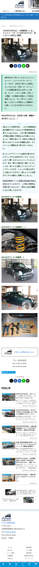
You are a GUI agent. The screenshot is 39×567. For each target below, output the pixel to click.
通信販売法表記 (29, 555)
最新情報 (29, 547)
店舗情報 (10, 555)
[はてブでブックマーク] (19, 66)
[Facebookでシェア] (15, 66)
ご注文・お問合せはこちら (24, 352)
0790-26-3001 (10, 532)
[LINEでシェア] (23, 66)
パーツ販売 (29, 550)
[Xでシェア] (11, 66)
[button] (28, 66)
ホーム (10, 547)
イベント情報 (10, 553)
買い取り (10, 550)
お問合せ (10, 558)
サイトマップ (29, 558)
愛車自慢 (29, 553)
